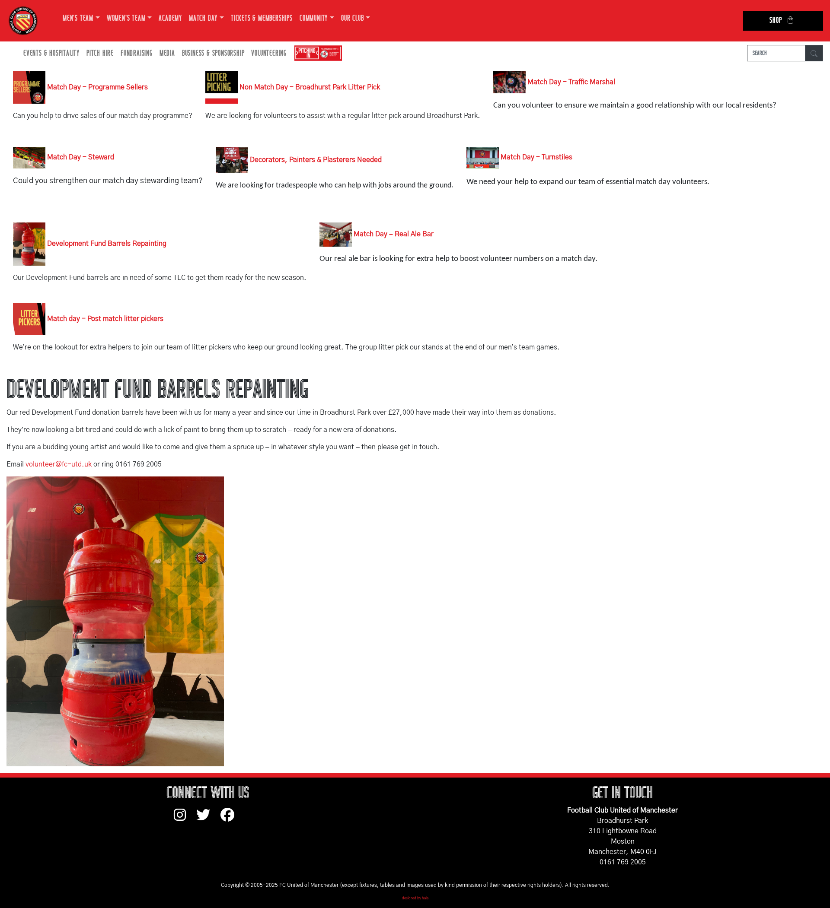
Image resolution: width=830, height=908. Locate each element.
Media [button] (167, 53)
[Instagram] (185, 819)
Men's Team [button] (78, 18)
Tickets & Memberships (262, 18)
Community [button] (314, 18)
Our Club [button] (352, 18)
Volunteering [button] (269, 53)
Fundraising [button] (137, 53)
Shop (775, 20)
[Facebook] (230, 819)
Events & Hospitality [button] (51, 53)
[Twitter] (208, 819)
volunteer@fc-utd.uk (59, 464)
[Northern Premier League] (316, 53)
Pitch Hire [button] (100, 53)
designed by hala (415, 898)
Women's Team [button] (126, 18)
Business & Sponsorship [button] (213, 53)
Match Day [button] (203, 18)
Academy (170, 18)
